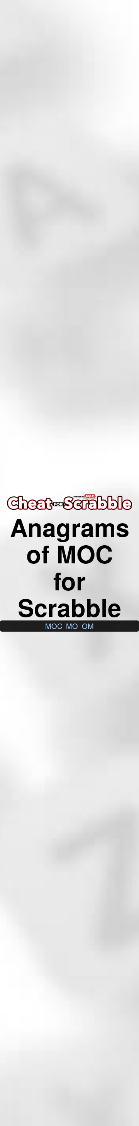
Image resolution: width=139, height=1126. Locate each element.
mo (72, 626)
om (88, 626)
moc (53, 626)
